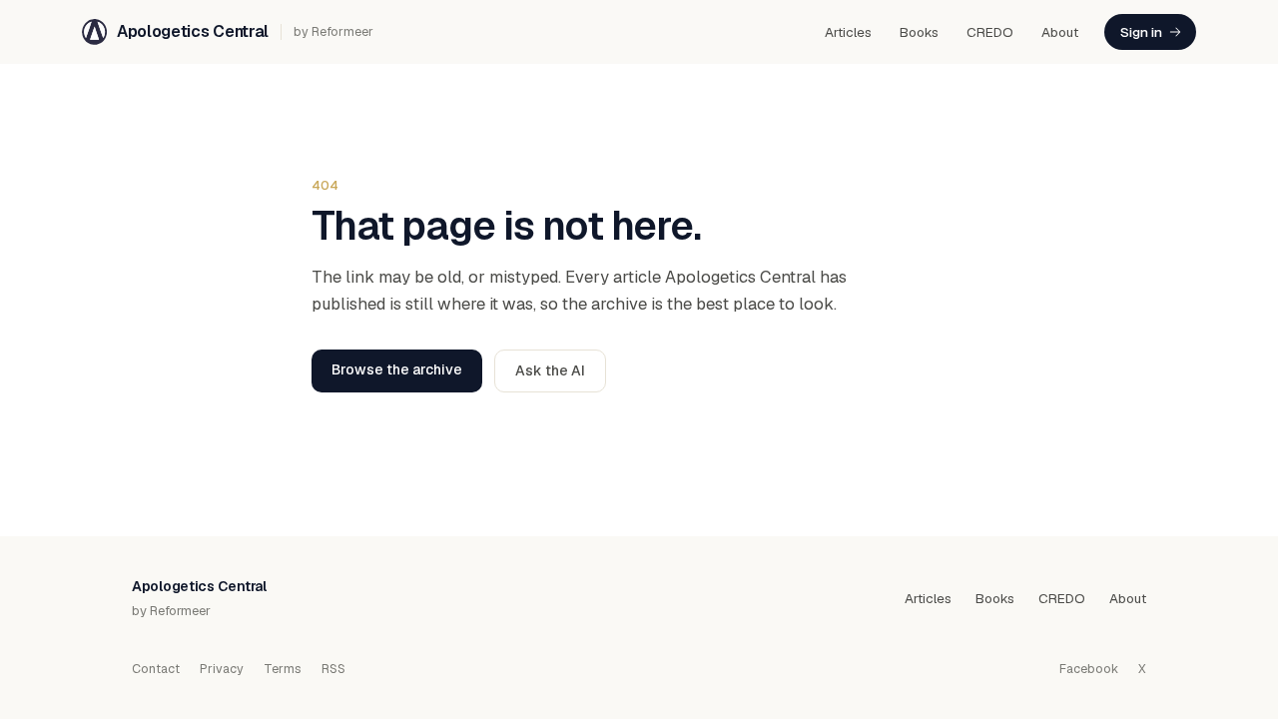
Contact (156, 668)
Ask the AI (550, 370)
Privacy (222, 668)
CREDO (989, 32)
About (1059, 32)
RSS (333, 668)
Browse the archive (396, 369)
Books (919, 32)
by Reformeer (333, 31)
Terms (283, 668)
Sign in (1141, 32)
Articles (848, 32)
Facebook (1088, 668)
